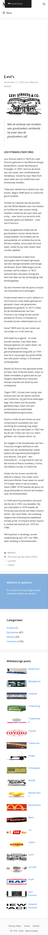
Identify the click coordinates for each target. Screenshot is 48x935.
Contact (36, 926)
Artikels (11, 627)
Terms (27, 926)
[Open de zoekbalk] (44, 4)
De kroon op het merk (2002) (22, 556)
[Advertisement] (24, 49)
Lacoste (12, 560)
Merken (12, 552)
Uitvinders (12, 641)
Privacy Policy (15, 926)
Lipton (11, 564)
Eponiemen (13, 632)
